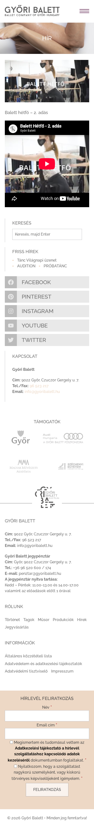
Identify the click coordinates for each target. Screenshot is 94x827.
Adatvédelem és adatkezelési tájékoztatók (43, 663)
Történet (12, 619)
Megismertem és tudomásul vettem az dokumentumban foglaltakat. (47, 751)
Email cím (47, 724)
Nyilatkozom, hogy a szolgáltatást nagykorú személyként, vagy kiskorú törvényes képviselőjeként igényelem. (47, 772)
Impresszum (62, 671)
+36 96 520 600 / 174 (32, 567)
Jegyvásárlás (17, 627)
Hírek (82, 619)
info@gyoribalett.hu (42, 391)
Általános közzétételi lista (28, 656)
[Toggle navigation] (77, 11)
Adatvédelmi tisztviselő (26, 671)
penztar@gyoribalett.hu (40, 573)
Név (47, 707)
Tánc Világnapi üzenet (37, 260)
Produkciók (63, 619)
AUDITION (26, 266)
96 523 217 (39, 386)
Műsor (43, 619)
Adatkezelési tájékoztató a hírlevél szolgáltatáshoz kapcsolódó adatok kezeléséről (44, 754)
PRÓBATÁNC (55, 266)
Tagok (28, 619)
